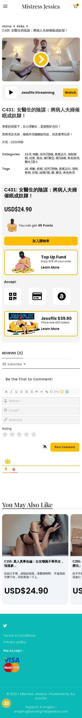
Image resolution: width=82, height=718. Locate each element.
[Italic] (11, 391)
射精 (40, 169)
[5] (33, 434)
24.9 (28, 154)
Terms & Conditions (19, 636)
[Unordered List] (31, 391)
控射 (32, 158)
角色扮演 (73, 158)
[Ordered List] (26, 391)
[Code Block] (41, 391)
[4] (26, 434)
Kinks (20, 26)
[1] (5, 434)
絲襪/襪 (45, 172)
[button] (41, 59)
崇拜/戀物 (46, 154)
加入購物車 (41, 240)
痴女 (39, 158)
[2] (12, 434)
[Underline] (16, 391)
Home (7, 26)
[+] (56, 391)
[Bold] (6, 391)
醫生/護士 (31, 162)
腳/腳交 (49, 158)
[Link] (46, 391)
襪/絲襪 (61, 158)
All (26, 169)
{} (51, 391)
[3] (19, 434)
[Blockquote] (36, 391)
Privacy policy (14, 642)
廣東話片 (60, 154)
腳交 (59, 172)
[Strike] (21, 391)
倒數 (35, 154)
